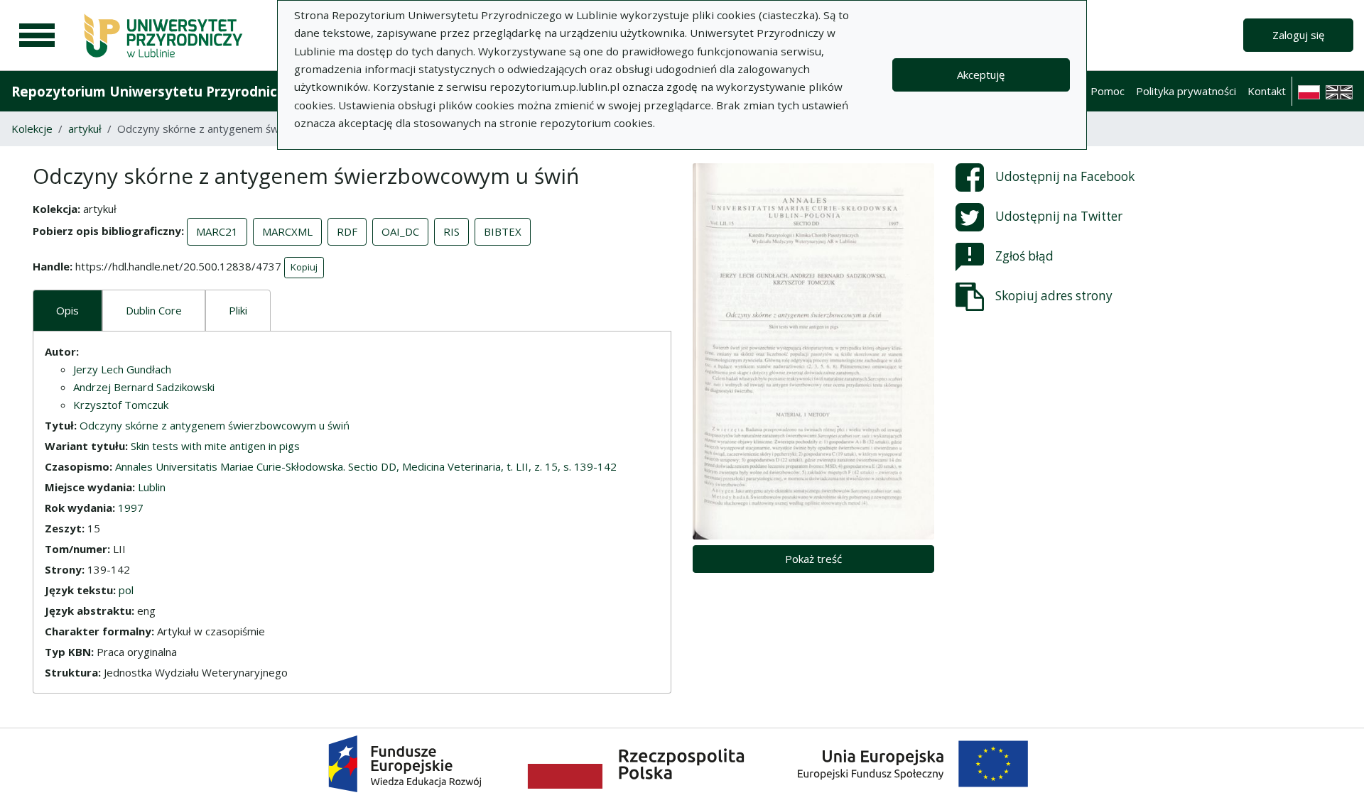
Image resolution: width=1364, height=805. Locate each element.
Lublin (152, 487)
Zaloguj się (1298, 35)
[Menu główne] (37, 35)
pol (126, 590)
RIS (451, 231)
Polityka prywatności (1186, 91)
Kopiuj (304, 267)
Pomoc (1107, 91)
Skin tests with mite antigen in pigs (215, 446)
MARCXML (287, 231)
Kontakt (1266, 91)
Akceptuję (981, 74)
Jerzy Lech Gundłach (122, 369)
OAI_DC (400, 231)
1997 (131, 507)
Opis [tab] (67, 310)
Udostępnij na (1065, 176)
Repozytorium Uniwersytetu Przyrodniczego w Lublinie (196, 91)
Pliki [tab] (238, 310)
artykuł (85, 128)
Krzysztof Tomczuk (120, 405)
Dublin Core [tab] (154, 310)
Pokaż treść (813, 559)
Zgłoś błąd (1024, 256)
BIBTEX (502, 231)
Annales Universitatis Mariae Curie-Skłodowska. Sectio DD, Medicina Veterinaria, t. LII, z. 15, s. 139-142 (366, 466)
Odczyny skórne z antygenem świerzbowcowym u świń (215, 425)
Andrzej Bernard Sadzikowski (144, 387)
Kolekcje (32, 128)
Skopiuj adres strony (1054, 296)
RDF (347, 231)
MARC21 (217, 231)
